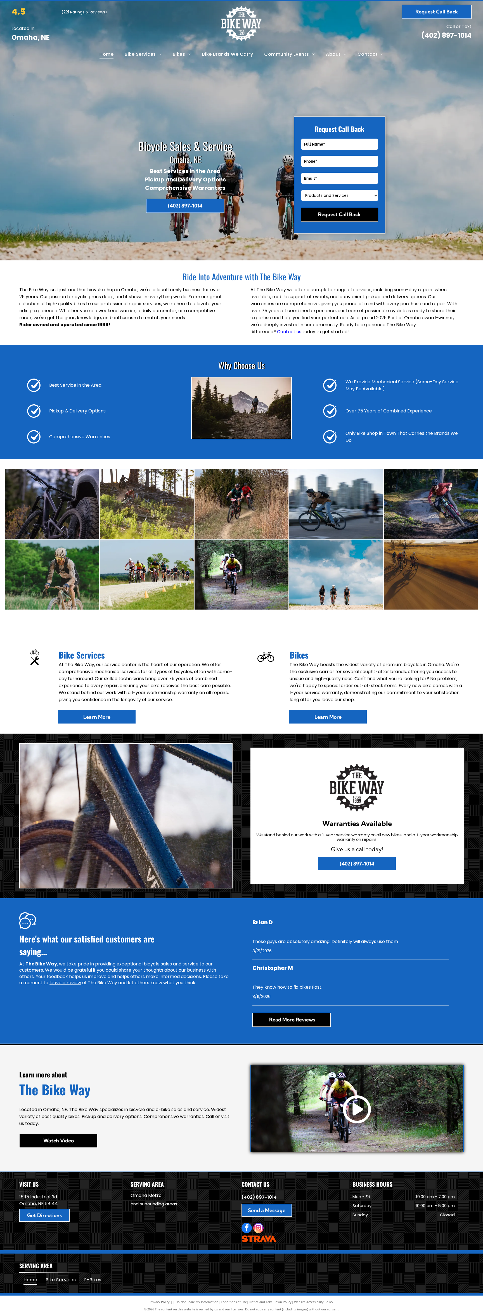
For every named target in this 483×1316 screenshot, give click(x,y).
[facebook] (247, 1229)
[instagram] (258, 1229)
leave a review (65, 982)
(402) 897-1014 (446, 35)
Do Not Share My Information (197, 1302)
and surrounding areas (154, 1204)
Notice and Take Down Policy (270, 1302)
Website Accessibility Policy (313, 1302)
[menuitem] (106, 54)
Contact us (289, 331)
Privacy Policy (160, 1302)
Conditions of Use (234, 1302)
